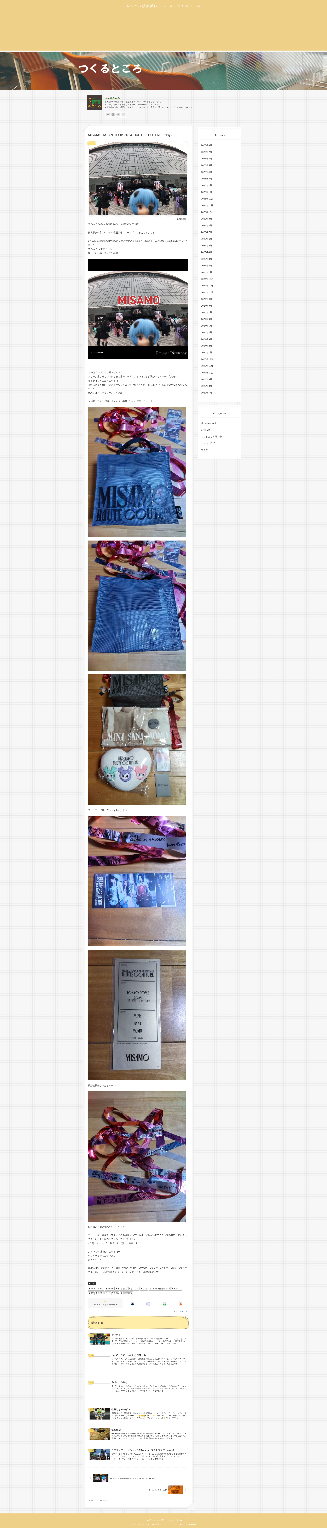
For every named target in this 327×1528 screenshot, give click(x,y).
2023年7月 (206, 392)
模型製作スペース (104, 1293)
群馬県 (116, 1293)
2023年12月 (207, 359)
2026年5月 (206, 165)
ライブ (145, 1289)
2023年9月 (206, 379)
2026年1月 (206, 192)
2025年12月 (207, 198)
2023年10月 (207, 372)
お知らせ (205, 430)
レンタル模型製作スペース (160, 1289)
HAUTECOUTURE (97, 1289)
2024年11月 (207, 285)
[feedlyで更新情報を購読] (118, 114)
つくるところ (112, 97)
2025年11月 (207, 205)
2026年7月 (206, 152)
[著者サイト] (107, 114)
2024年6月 (206, 319)
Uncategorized (208, 423)
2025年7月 (206, 232)
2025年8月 (206, 225)
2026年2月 (206, 185)
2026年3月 (206, 178)
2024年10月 (207, 292)
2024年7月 (206, 312)
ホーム (179, 1520)
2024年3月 (206, 339)
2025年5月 (206, 245)
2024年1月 (206, 352)
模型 (92, 1293)
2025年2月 (206, 265)
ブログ (93, 1283)
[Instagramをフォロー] (113, 114)
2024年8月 (206, 306)
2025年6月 (206, 239)
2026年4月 (206, 172)
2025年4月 (206, 252)
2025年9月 (206, 219)
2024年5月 (206, 326)
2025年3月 (206, 259)
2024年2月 (206, 346)
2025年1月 (206, 272)
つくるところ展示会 (211, 436)
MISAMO (111, 1289)
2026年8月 (206, 145)
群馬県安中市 (127, 1293)
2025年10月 (207, 212)
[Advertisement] (163, 33)
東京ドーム (178, 1289)
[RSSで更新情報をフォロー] (123, 114)
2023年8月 (206, 386)
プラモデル (135, 1289)
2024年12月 (207, 279)
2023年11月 (207, 366)
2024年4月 (206, 332)
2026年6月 (206, 158)
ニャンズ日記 (208, 443)
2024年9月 (206, 299)
